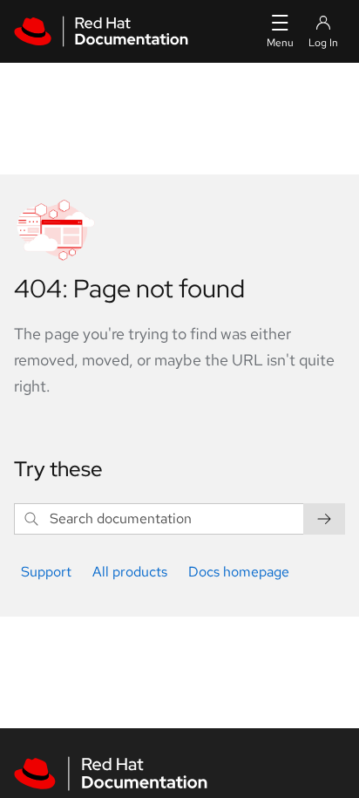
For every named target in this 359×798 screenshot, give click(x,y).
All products (129, 572)
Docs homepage (238, 572)
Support (46, 572)
